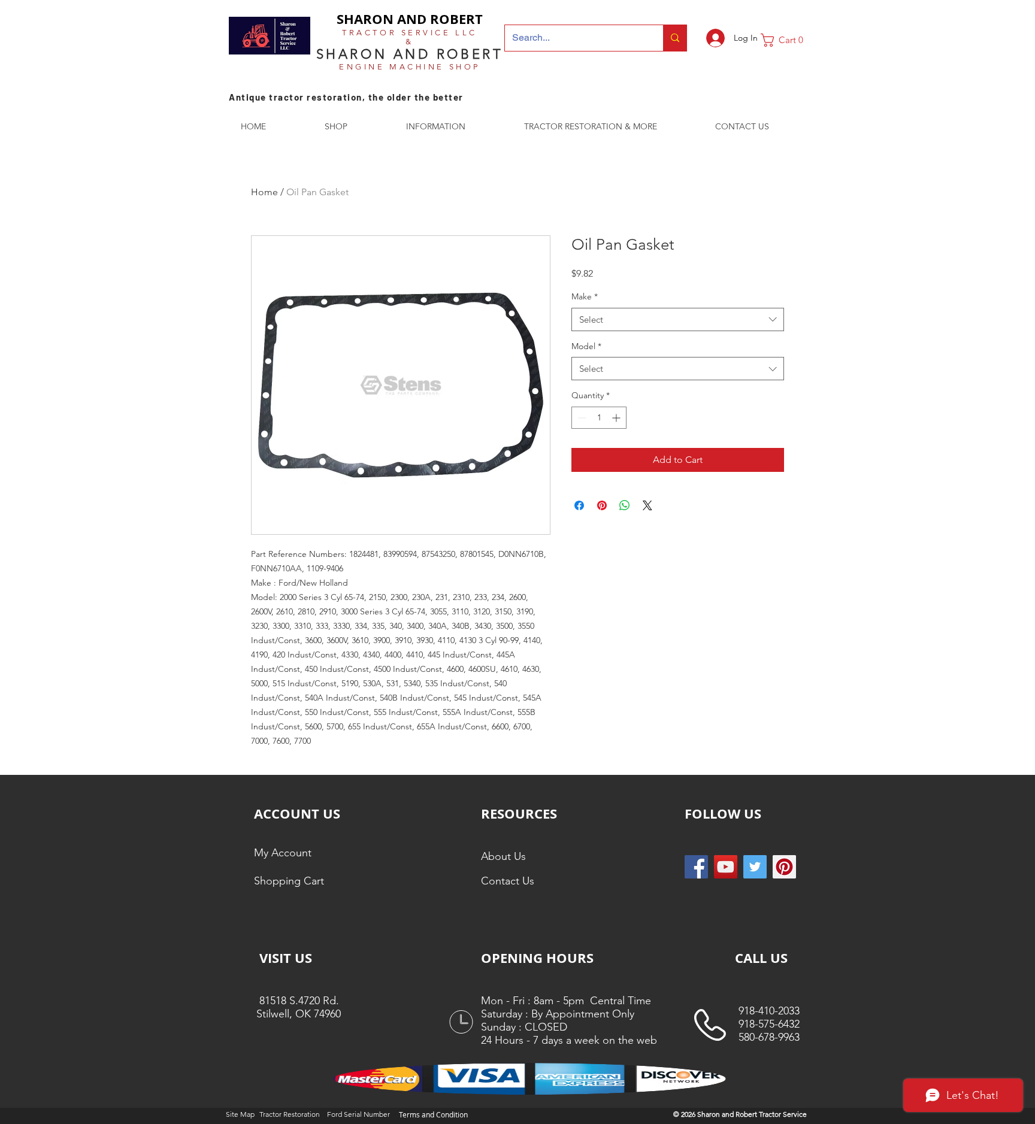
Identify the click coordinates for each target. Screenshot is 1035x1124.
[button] (786, 40)
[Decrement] (580, 417)
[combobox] (677, 319)
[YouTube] (725, 866)
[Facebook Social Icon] (696, 866)
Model (586, 346)
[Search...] (674, 38)
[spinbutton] (599, 417)
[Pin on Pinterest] (602, 505)
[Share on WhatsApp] (625, 505)
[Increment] (617, 417)
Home (264, 192)
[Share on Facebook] (579, 505)
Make (584, 296)
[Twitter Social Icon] (755, 866)
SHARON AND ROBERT (410, 19)
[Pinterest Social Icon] (784, 866)
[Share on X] (647, 505)
